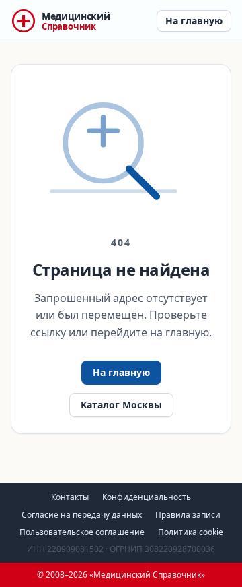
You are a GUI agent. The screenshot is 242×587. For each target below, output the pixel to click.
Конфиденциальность (146, 497)
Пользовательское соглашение (82, 532)
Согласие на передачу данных (82, 514)
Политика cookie (190, 532)
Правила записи (187, 514)
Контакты (70, 497)
